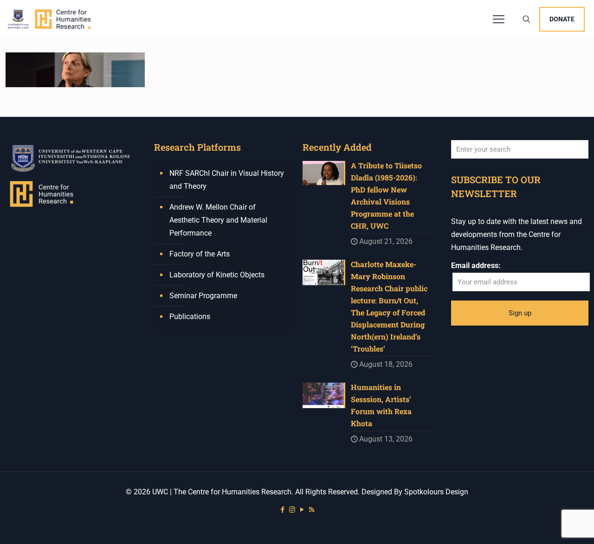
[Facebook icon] (282, 510)
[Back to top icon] (549, 525)
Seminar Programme (203, 295)
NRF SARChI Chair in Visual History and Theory (226, 180)
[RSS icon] (311, 510)
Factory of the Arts (199, 254)
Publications (189, 316)
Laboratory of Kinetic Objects (217, 274)
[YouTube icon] (301, 510)
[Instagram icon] (292, 510)
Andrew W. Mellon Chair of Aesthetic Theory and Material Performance (218, 220)
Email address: (476, 265)
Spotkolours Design (436, 491)
